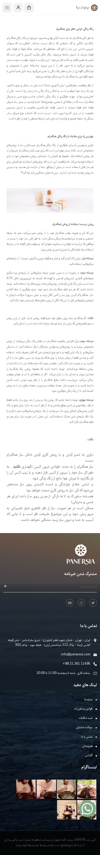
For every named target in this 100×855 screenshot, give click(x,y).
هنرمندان (87, 746)
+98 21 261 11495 (76, 664)
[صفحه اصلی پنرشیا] (85, 7)
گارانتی (88, 755)
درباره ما (88, 699)
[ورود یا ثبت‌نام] (18, 8)
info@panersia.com (75, 654)
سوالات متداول (84, 727)
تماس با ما (86, 737)
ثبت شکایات (85, 718)
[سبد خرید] (29, 8)
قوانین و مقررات (83, 709)
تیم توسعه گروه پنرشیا (27, 845)
